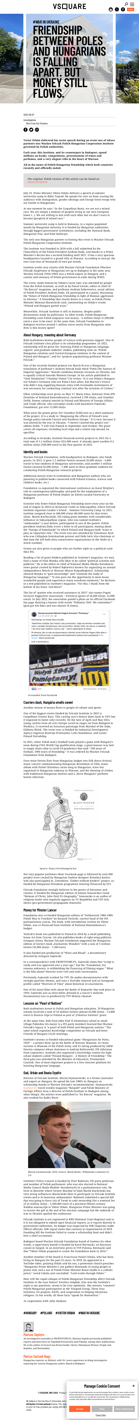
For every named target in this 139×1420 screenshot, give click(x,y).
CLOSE (107, 17)
